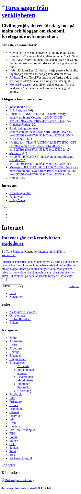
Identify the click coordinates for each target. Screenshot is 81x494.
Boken (13, 322)
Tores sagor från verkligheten (18, 488)
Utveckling (24, 391)
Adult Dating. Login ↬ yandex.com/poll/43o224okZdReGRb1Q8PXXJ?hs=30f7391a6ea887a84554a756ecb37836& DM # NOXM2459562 (41, 134)
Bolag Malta (17, 200)
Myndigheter (25, 380)
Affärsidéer (16, 341)
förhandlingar (25, 369)
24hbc (13, 337)
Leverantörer (25, 376)
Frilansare (15, 401)
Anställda (23, 366)
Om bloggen (17, 315)
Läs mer (74, 286)
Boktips (14, 352)
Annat (13, 345)
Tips (12, 454)
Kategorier (16, 296)
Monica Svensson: (20, 84)
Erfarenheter (17, 362)
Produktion (24, 387)
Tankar (13, 447)
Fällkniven (16, 196)
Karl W (14, 178)
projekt (13, 440)
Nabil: (13, 70)
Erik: (12, 59)
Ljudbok (14, 426)
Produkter (23, 384)
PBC (12, 433)
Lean (12, 422)
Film (12, 398)
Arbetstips (15, 348)
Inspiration (16, 408)
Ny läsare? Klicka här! (23, 312)
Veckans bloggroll (20, 458)
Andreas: (15, 77)
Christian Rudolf (19, 124)
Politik (13, 437)
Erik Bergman (18, 110)
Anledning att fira (20, 193)
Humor (13, 405)
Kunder (22, 373)
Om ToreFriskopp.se (22, 430)
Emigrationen (17, 359)
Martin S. (15, 153)
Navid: (13, 52)
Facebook (15, 394)
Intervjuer (15, 415)
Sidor (12, 293)
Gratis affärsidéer (20, 319)
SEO (12, 444)
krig (11, 419)
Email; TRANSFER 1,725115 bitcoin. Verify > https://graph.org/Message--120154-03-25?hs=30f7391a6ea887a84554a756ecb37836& (38, 117)
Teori (12, 451)
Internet (43, 251)
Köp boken (9, 465)
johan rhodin (17, 106)
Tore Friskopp (15, 251)
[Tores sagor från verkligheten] (40, 15)
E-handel (15, 355)
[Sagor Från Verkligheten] (18, 480)
